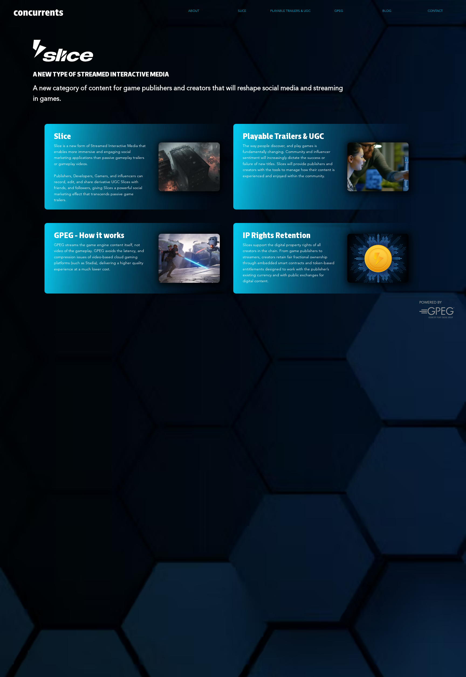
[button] (435, 11)
